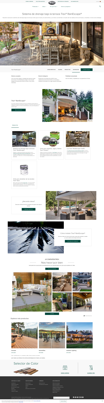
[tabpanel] (52, 158)
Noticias (27, 385)
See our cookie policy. (37, 400)
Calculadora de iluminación (43, 384)
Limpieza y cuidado (14, 391)
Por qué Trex (53, 6)
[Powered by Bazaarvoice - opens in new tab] (88, 316)
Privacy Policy (21, 401)
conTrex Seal (25, 182)
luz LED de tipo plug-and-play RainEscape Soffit (76, 150)
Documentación (74, 1)
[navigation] (52, 1)
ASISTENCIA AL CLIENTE (15, 380)
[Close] (102, 401)
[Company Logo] (52, 3)
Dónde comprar (86, 69)
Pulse (26, 387)
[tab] (15, 126)
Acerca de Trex (28, 383)
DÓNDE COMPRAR (29, 1)
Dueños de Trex (14, 385)
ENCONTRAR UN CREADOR (63, 1)
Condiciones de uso (56, 391)
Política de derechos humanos (58, 385)
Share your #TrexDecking (52, 268)
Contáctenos (13, 383)
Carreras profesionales (29, 384)
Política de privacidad (56, 383)
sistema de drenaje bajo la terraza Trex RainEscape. (21, 153)
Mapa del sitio (55, 392)
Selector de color (42, 383)
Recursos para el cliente (15, 387)
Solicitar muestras (40, 1)
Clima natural (13, 389)
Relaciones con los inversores (30, 388)
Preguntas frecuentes (14, 384)
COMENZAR (41, 380)
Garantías (12, 388)
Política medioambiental (56, 389)
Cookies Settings (63, 401)
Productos (35, 6)
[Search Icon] (100, 6)
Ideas (43, 6)
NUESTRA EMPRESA (29, 380)
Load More (49, 314)
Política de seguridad (56, 384)
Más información (18, 110)
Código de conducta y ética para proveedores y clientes (58, 388)
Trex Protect (55, 152)
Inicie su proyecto (65, 6)
